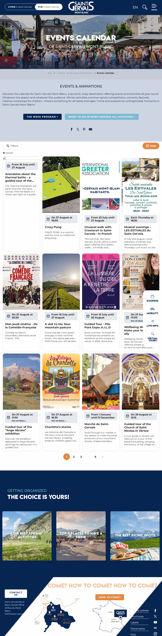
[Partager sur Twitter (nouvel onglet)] (77, 130)
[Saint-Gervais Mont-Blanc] (81, 7)
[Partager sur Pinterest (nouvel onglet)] (84, 130)
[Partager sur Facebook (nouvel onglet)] (71, 130)
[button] (144, 7)
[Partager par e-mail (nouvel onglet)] (90, 130)
